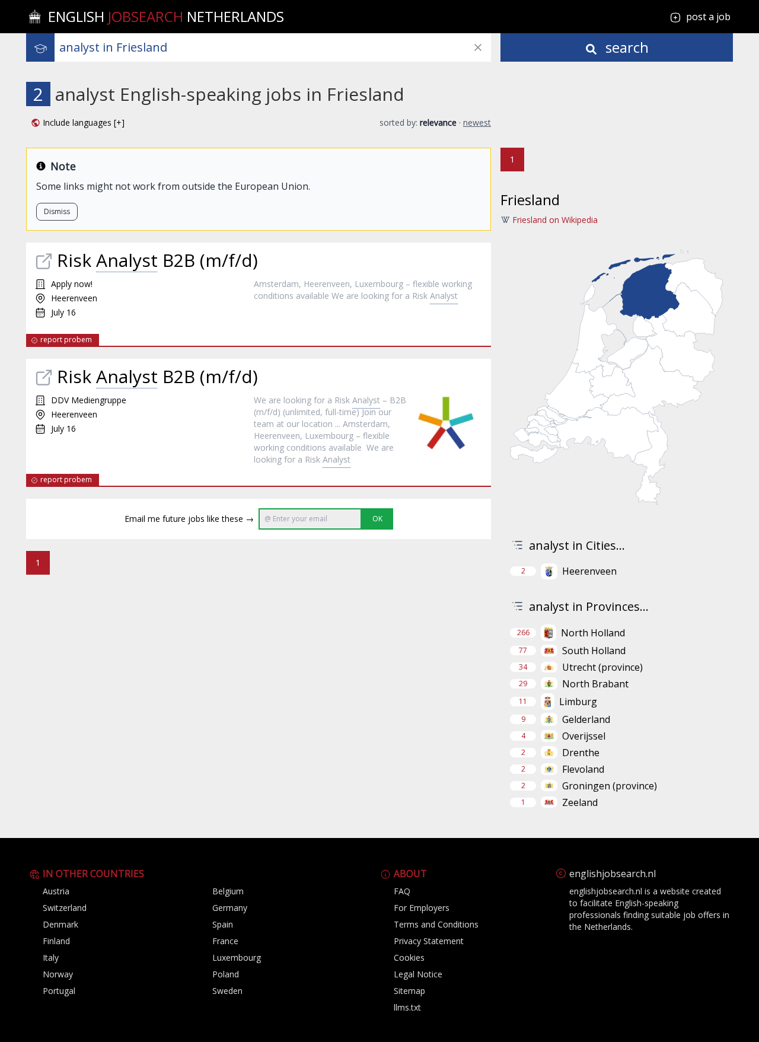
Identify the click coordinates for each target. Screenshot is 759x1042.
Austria (56, 891)
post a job (708, 16)
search (625, 47)
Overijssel (583, 736)
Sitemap (409, 990)
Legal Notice (418, 974)
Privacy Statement (429, 941)
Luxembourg (236, 957)
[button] (78, 123)
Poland (225, 974)
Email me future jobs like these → (189, 518)
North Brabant (595, 683)
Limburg (578, 701)
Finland (56, 941)
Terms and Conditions (436, 924)
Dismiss (57, 211)
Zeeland (580, 802)
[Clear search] (478, 47)
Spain (222, 924)
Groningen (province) (609, 785)
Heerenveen (589, 571)
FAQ (402, 891)
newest (477, 122)
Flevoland (583, 769)
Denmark (60, 924)
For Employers (421, 907)
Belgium (228, 891)
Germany (229, 907)
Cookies (409, 957)
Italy (51, 957)
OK (377, 519)
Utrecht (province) (602, 667)
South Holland (594, 650)
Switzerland (65, 907)
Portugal (59, 990)
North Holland (593, 632)
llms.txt (407, 1007)
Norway (58, 974)
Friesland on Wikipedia (555, 219)
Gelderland (586, 719)
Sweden (227, 990)
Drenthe (580, 752)
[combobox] (275, 47)
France (225, 941)
